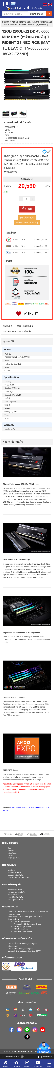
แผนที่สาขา (12, 870)
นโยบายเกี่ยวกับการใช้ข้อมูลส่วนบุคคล (22, 943)
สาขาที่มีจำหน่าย (27, 218)
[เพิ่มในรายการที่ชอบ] (27, 313)
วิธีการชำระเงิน (13, 894)
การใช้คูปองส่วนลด (15, 899)
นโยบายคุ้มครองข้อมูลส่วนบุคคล (20, 948)
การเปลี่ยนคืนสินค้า (15, 897)
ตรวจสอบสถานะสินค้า (16, 892)
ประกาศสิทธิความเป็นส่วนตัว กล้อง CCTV (24, 951)
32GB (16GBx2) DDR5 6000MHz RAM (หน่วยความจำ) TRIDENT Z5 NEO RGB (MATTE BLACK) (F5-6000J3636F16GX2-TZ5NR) (26, 42)
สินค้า (10, 848)
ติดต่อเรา (11, 855)
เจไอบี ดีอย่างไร (14, 858)
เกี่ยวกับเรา (12, 853)
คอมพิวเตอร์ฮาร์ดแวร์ (21, 22)
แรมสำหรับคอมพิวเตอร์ (42, 22)
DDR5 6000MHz (11, 25)
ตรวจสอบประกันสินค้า (16, 875)
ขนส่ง (9, 261)
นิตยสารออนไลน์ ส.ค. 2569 (19, 877)
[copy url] (49, 151)
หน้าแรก (5, 22)
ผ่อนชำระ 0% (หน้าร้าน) (27, 223)
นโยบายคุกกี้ (13, 946)
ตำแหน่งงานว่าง (14, 872)
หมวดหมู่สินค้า (36, 13)
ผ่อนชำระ (11, 232)
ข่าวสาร (11, 850)
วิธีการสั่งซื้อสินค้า (15, 889)
